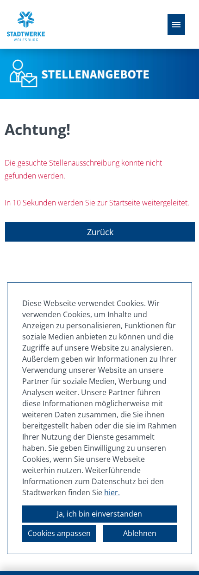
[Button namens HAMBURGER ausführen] (176, 24)
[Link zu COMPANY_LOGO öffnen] (26, 24)
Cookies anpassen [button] (59, 533)
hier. (112, 492)
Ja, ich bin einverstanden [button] (99, 514)
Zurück (100, 231)
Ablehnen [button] (139, 533)
